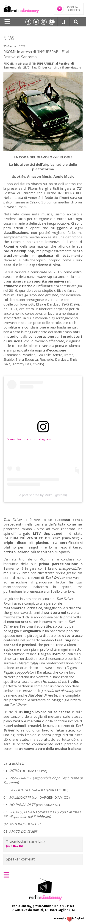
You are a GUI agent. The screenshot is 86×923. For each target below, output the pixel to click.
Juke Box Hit (14, 846)
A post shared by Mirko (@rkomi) (43, 495)
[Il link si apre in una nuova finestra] (28, 22)
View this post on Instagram (29, 439)
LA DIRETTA (73, 8)
